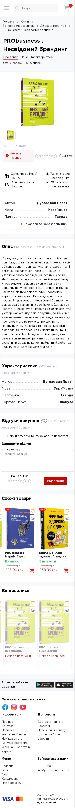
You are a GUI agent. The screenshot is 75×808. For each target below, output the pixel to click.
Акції (5, 774)
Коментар (13, 450)
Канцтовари (10, 779)
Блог (5, 770)
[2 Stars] (15, 480)
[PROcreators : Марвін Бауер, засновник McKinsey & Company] (20, 529)
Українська (57, 210)
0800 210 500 (48, 766)
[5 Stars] (29, 480)
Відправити (55, 481)
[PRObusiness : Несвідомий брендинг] (20, 622)
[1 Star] (10, 480)
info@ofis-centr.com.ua (53, 770)
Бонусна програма (15, 743)
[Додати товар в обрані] (33, 511)
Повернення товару (52, 730)
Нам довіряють (12, 739)
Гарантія (44, 726)
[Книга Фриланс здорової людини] (54, 529)
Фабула (66, 402)
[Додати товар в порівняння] (33, 518)
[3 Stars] (19, 480)
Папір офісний (12, 783)
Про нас (7, 722)
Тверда (61, 216)
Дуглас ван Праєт (52, 203)
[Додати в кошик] (32, 571)
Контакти (8, 726)
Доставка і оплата (50, 722)
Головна (7, 766)
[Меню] (6, 8)
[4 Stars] (24, 480)
